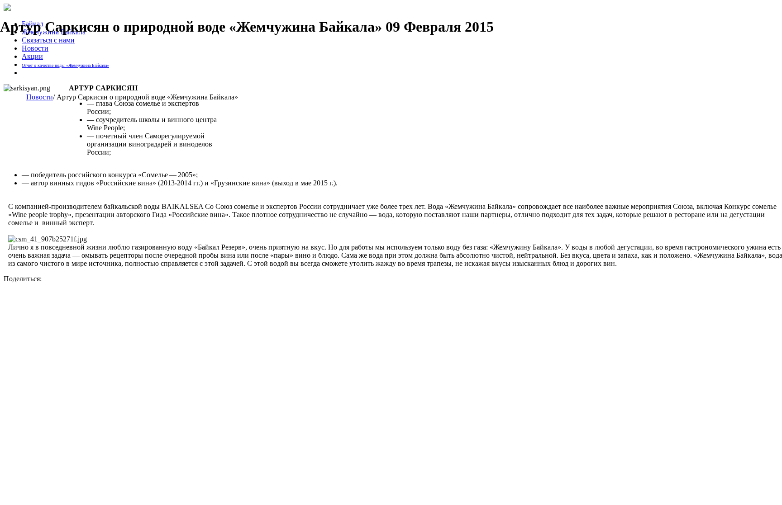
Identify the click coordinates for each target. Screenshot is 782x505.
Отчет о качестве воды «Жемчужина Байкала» (65, 65)
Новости (35, 48)
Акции (32, 56)
